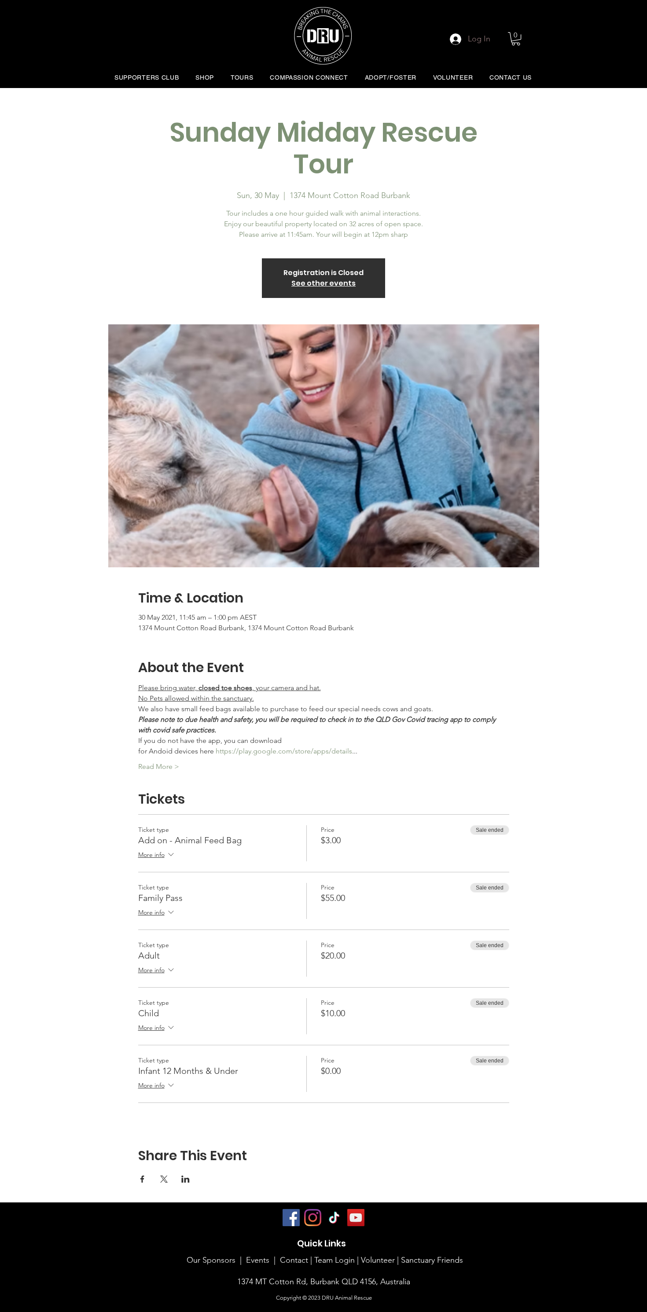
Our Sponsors (211, 1260)
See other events (323, 283)
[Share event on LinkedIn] (185, 1179)
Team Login (334, 1260)
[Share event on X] (164, 1179)
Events (257, 1260)
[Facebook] (291, 1217)
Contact (294, 1260)
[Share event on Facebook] (142, 1179)
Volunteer (379, 1260)
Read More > (158, 766)
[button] (516, 38)
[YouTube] (355, 1217)
